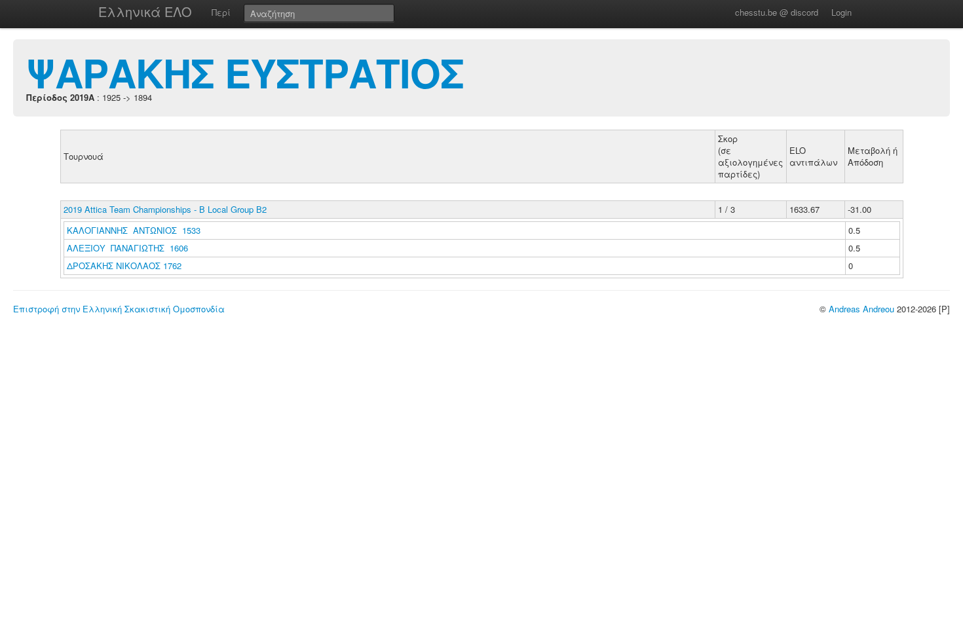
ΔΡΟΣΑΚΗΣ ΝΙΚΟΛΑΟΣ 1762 (124, 265)
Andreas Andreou (861, 309)
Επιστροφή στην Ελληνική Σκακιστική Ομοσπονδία (119, 309)
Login (841, 12)
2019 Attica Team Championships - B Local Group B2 (165, 209)
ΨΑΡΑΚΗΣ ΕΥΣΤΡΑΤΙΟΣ (245, 72)
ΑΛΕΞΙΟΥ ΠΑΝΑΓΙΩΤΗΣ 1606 (127, 248)
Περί (221, 12)
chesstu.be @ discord (776, 12)
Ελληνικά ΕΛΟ (145, 11)
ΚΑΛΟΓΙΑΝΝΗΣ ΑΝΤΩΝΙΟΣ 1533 (133, 230)
